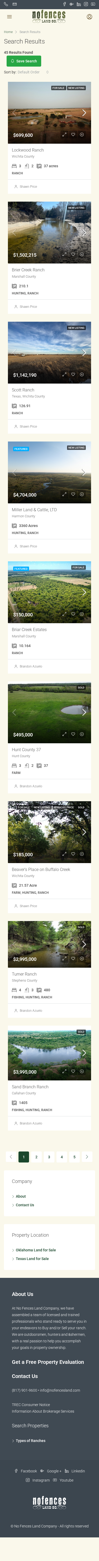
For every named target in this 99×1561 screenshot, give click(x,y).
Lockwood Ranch (28, 150)
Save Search (26, 61)
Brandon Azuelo (31, 666)
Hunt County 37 (26, 749)
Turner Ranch (24, 974)
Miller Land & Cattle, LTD (34, 509)
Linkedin (78, 1471)
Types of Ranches (30, 1441)
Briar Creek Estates (29, 629)
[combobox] (33, 72)
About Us (22, 1294)
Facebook (28, 1471)
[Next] (87, 1156)
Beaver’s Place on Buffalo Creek (41, 869)
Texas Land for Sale (32, 1259)
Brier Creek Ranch (28, 269)
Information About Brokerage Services (43, 1411)
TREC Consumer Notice (31, 1405)
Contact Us (25, 1205)
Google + (54, 1471)
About (21, 1196)
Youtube (66, 1480)
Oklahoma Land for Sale (36, 1250)
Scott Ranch (23, 389)
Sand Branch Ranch (30, 1086)
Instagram (41, 1480)
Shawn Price (28, 187)
